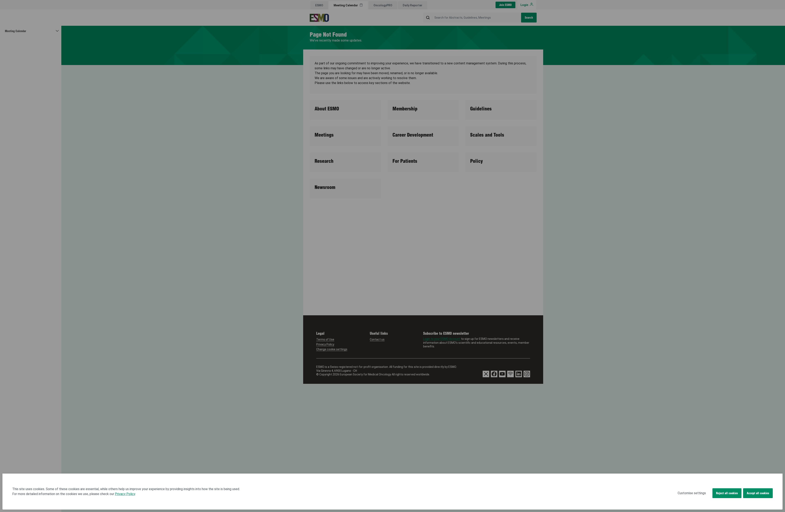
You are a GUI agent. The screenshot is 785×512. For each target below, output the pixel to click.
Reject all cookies (727, 493)
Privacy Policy (125, 494)
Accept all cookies (758, 493)
